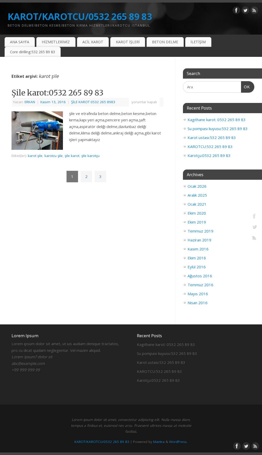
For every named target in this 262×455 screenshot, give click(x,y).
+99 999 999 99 (26, 369)
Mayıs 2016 (198, 293)
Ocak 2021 (197, 204)
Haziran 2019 (199, 239)
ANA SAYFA (19, 41)
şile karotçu (90, 155)
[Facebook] (236, 11)
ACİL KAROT (92, 41)
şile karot (72, 155)
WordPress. (178, 441)
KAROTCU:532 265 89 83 (210, 146)
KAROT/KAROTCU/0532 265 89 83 (80, 16)
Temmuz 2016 (200, 284)
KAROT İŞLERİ (128, 41)
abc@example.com (28, 363)
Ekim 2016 (197, 257)
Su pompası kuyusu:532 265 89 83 (218, 128)
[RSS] (254, 11)
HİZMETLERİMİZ (56, 41)
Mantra (159, 441)
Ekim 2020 (197, 213)
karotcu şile (54, 155)
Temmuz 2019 (200, 231)
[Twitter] (245, 11)
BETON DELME (165, 41)
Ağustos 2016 (200, 275)
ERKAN (30, 102)
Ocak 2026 (197, 186)
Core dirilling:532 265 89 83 (32, 51)
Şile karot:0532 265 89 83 (57, 93)
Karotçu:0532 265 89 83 (209, 155)
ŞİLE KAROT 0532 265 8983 (93, 102)
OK (245, 86)
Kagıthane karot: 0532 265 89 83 (217, 119)
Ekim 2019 (197, 222)
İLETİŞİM (198, 41)
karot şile (35, 155)
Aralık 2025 (197, 195)
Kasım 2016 (198, 248)
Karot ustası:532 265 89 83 (212, 137)
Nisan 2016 (198, 302)
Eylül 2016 (197, 266)
